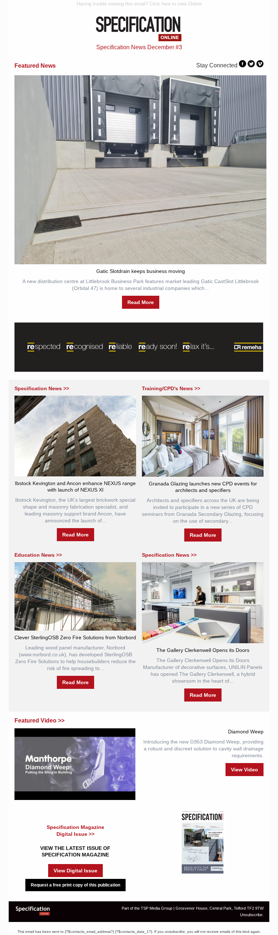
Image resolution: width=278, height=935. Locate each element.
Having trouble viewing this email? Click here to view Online (139, 4)
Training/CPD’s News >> (171, 388)
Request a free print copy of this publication (75, 885)
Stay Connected (216, 65)
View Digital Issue (75, 870)
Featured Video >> (39, 720)
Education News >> (38, 555)
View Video (244, 769)
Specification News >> (41, 388)
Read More (140, 302)
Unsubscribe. (252, 915)
